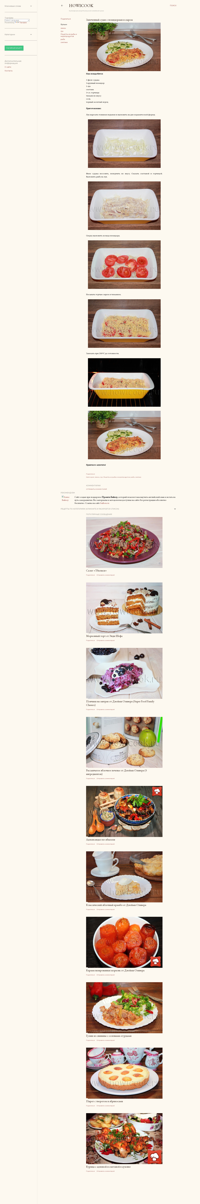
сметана (64, 42)
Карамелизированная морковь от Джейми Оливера (115, 970)
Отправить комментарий (96, 489)
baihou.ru (104, 502)
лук (62, 31)
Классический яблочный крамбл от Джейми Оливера (116, 905)
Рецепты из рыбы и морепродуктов (69, 35)
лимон (63, 28)
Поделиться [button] (66, 19)
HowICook (81, 5)
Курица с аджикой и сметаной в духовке (108, 1166)
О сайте (8, 67)
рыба (63, 39)
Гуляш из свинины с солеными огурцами (108, 1036)
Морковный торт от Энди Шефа (104, 636)
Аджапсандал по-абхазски (100, 839)
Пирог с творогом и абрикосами (104, 1101)
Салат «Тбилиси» (96, 570)
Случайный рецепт (14, 48)
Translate (23, 23)
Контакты (8, 71)
